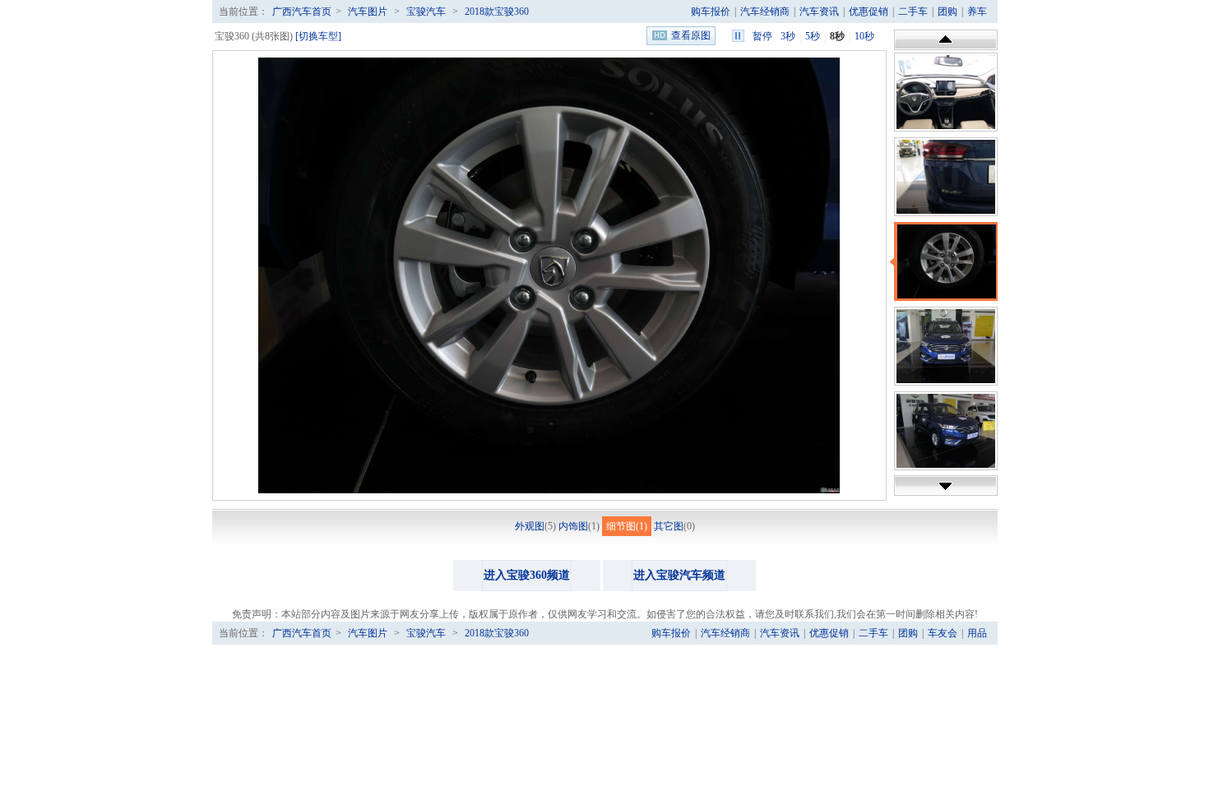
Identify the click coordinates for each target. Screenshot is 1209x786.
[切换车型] (318, 36)
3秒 (788, 36)
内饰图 (573, 526)
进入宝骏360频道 (527, 575)
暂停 (762, 36)
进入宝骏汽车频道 (679, 575)
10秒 (864, 36)
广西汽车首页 (301, 11)
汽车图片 (367, 11)
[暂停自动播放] (738, 36)
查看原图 (691, 35)
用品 (977, 633)
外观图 (529, 526)
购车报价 (710, 11)
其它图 (668, 526)
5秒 (812, 36)
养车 (977, 11)
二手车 (913, 11)
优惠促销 (868, 11)
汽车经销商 (765, 11)
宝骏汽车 (426, 11)
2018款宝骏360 (497, 11)
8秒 (837, 36)
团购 (947, 11)
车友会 (942, 633)
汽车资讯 (819, 11)
